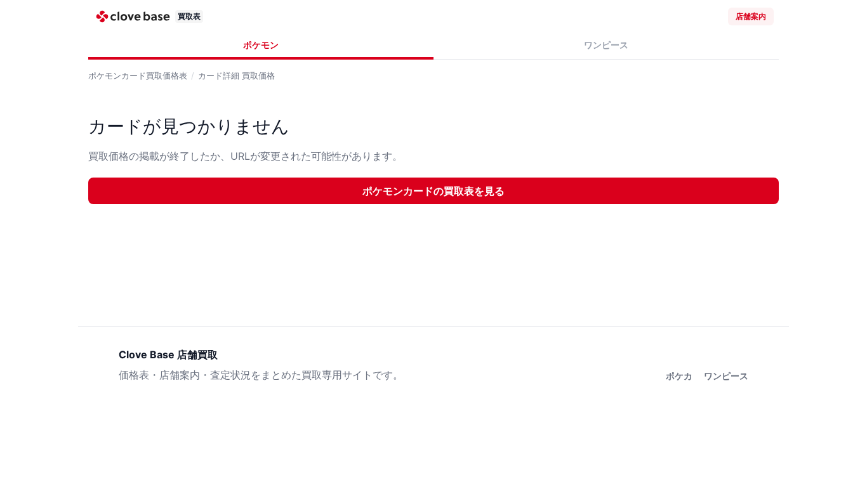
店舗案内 (751, 16)
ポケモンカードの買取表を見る (433, 191)
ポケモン (261, 44)
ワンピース (606, 44)
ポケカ (679, 375)
